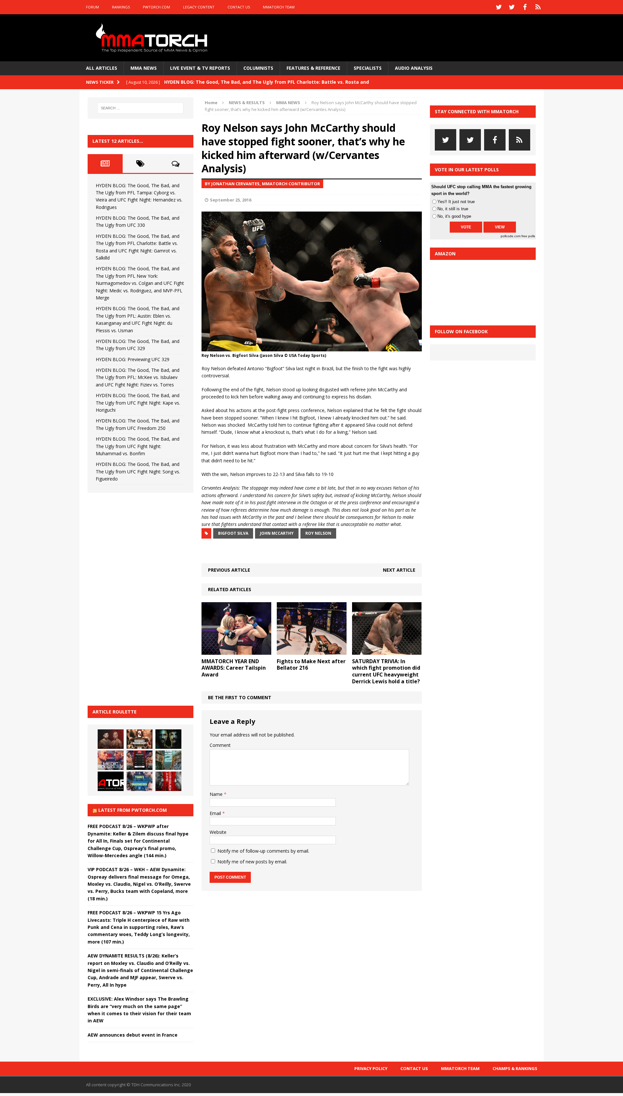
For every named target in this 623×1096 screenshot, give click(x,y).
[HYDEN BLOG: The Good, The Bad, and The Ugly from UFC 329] (168, 760)
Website (218, 832)
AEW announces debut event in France (132, 1035)
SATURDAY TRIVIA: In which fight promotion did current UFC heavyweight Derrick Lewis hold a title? (386, 671)
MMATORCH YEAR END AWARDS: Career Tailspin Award (234, 668)
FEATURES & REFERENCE (313, 68)
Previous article (229, 570)
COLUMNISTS (258, 68)
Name (217, 794)
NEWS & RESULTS (247, 102)
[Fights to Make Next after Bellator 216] (312, 651)
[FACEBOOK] (525, 7)
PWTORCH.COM (156, 7)
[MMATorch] (152, 37)
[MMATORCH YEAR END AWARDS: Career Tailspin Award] (236, 651)
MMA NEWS (143, 68)
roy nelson (318, 533)
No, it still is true (452, 208)
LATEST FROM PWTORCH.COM (132, 810)
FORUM (92, 7)
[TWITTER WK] (512, 7)
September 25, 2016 (230, 200)
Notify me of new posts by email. (252, 862)
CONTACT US (238, 7)
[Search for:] (140, 108)
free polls (528, 236)
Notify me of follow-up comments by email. (263, 851)
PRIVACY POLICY (370, 1068)
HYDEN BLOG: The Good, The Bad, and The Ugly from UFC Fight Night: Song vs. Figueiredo (138, 471)
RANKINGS (121, 7)
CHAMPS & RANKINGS (515, 1068)
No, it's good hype (454, 216)
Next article (399, 570)
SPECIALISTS (368, 68)
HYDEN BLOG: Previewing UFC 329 (132, 359)
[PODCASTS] (538, 7)
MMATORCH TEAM (279, 7)
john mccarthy (277, 533)
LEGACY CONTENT (198, 7)
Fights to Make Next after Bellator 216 (311, 665)
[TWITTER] (499, 7)
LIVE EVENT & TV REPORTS (200, 68)
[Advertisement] (136, 598)
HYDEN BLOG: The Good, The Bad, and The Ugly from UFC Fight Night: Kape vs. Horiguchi (138, 402)
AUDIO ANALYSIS (414, 68)
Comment (220, 745)
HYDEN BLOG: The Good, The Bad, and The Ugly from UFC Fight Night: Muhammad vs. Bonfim (137, 446)
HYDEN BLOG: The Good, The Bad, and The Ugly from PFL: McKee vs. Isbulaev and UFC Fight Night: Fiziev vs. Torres (137, 377)
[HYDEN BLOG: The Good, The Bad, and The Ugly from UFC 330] (140, 739)
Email (216, 813)
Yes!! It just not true (456, 201)
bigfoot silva (233, 533)
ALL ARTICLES (101, 68)
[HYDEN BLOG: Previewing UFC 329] (111, 781)
